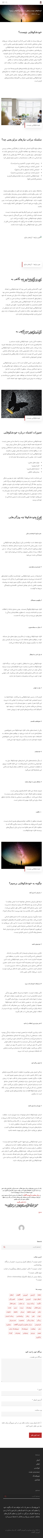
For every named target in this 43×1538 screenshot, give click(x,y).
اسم (39, 1390)
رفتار (27, 1316)
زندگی (39, 1320)
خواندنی (25, 14)
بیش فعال (13, 1303)
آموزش (25, 1295)
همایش (37, 1480)
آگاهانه (18, 1295)
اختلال (11, 1295)
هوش (39, 1333)
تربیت (21, 1307)
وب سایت (38, 1410)
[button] (3, 2)
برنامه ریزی (30, 1303)
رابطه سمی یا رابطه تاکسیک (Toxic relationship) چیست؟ (24, 1278)
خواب (39, 1316)
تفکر (39, 1312)
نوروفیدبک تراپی (14, 1329)
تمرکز (22, 1312)
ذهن (33, 1316)
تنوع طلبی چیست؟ (35, 1273)
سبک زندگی (30, 1320)
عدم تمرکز (13, 1320)
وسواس (25, 1333)
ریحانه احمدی (10, 1316)
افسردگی (12, 1299)
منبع (40, 1212)
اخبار (38, 1460)
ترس (15, 1307)
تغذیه (9, 1307)
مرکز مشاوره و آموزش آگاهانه (31, 1195)
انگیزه (39, 1303)
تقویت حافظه (31, 1312)
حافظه (16, 1312)
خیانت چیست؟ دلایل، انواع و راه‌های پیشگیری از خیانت (23, 1269)
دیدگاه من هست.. (35, 1357)
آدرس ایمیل (37, 1400)
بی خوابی (21, 1303)
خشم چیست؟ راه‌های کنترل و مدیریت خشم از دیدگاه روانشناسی (23, 1263)
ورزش (33, 1333)
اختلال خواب (37, 1299)
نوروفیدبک (25, 1329)
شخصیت (21, 1320)
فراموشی (38, 1324)
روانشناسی (19, 1316)
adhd (39, 1295)
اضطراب (20, 1299)
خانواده (9, 1312)
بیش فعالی (37, 1307)
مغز (39, 1329)
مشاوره (8, 1324)
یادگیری (38, 1337)
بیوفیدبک (28, 1307)
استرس (28, 1299)
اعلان (38, 1464)
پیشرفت (17, 1333)
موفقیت (33, 1329)
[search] (6, 2)
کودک (10, 1333)
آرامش (32, 1295)
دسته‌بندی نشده (34, 1472)
